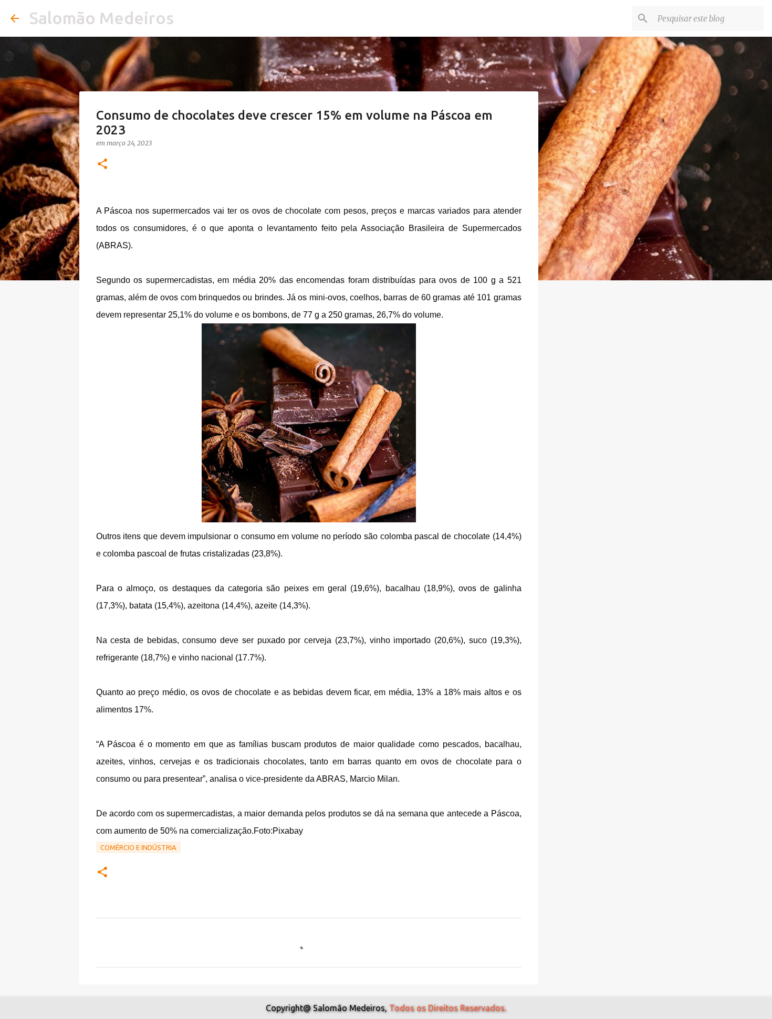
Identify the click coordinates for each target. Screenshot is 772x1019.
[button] (102, 164)
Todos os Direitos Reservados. (447, 1008)
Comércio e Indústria (138, 847)
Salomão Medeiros (101, 17)
